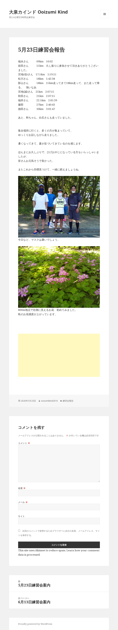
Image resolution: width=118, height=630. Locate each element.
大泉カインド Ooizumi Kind (40, 12)
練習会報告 (68, 400)
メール (23, 502)
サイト (21, 516)
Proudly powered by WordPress (35, 623)
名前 (22, 488)
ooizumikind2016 (49, 400)
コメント (24, 443)
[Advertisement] (59, 355)
